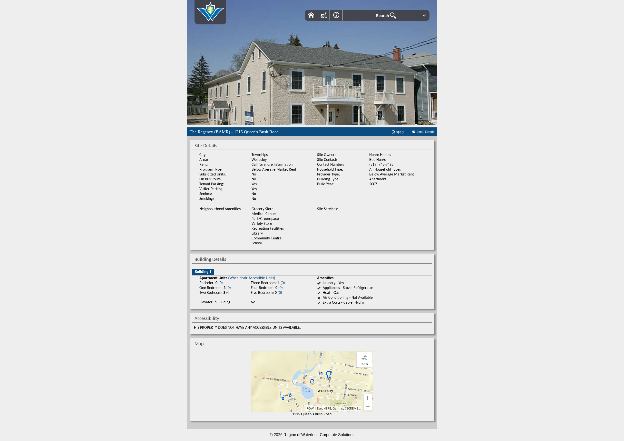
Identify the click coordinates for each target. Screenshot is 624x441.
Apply (400, 131)
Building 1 (203, 272)
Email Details (425, 131)
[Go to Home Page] (210, 22)
